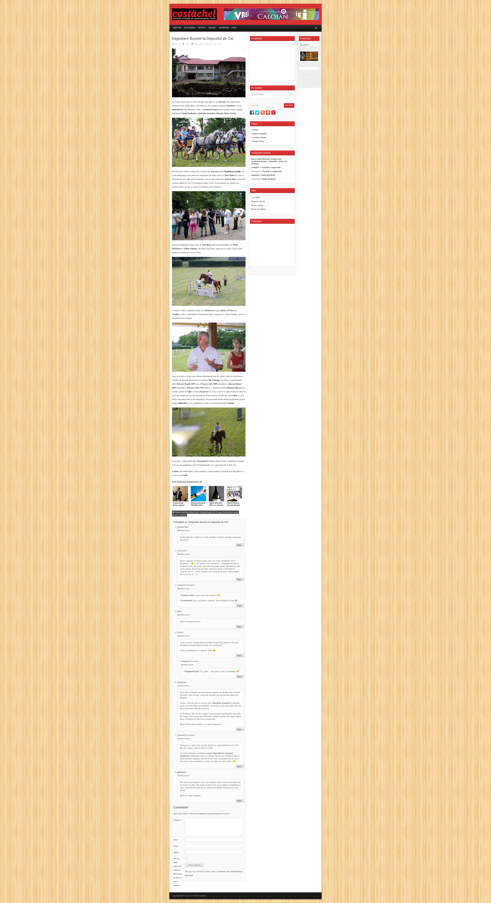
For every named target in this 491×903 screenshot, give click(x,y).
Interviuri (224, 28)
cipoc (179, 611)
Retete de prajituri (258, 209)
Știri (234, 28)
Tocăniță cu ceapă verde (271, 167)
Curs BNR (255, 197)
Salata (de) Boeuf (268, 175)
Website (176, 852)
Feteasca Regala (206, 512)
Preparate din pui (258, 201)
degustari (185, 512)
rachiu (236, 512)
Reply (239, 545)
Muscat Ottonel (228, 512)
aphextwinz (181, 682)
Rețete (201, 28)
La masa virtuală (259, 137)
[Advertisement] (272, 61)
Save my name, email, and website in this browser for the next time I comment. (177, 871)
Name (176, 839)
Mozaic (212, 28)
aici (234, 395)
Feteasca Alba (194, 512)
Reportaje (209, 44)
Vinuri (215, 44)
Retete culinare (257, 205)
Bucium (178, 512)
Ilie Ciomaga (217, 512)
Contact (256, 130)
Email (176, 846)
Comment (177, 820)
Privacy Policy (258, 141)
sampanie (182, 515)
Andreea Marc (183, 527)
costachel (187, 44)
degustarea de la (226, 171)
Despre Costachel (259, 134)
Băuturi (177, 28)
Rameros (175, 515)
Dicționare (189, 28)
